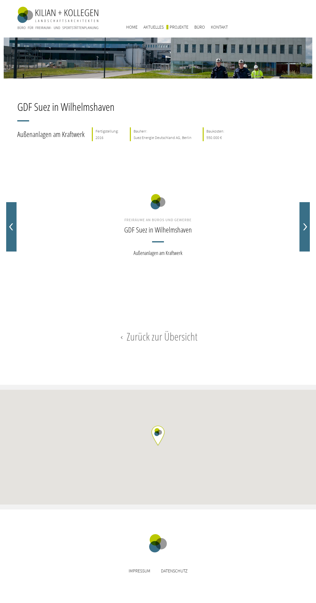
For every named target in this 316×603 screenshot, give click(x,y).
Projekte (179, 27)
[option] (158, 227)
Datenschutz (174, 571)
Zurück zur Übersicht (158, 336)
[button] (158, 436)
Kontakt (219, 27)
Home (132, 27)
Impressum (139, 571)
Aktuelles (153, 27)
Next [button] (304, 227)
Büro (199, 27)
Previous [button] (11, 227)
